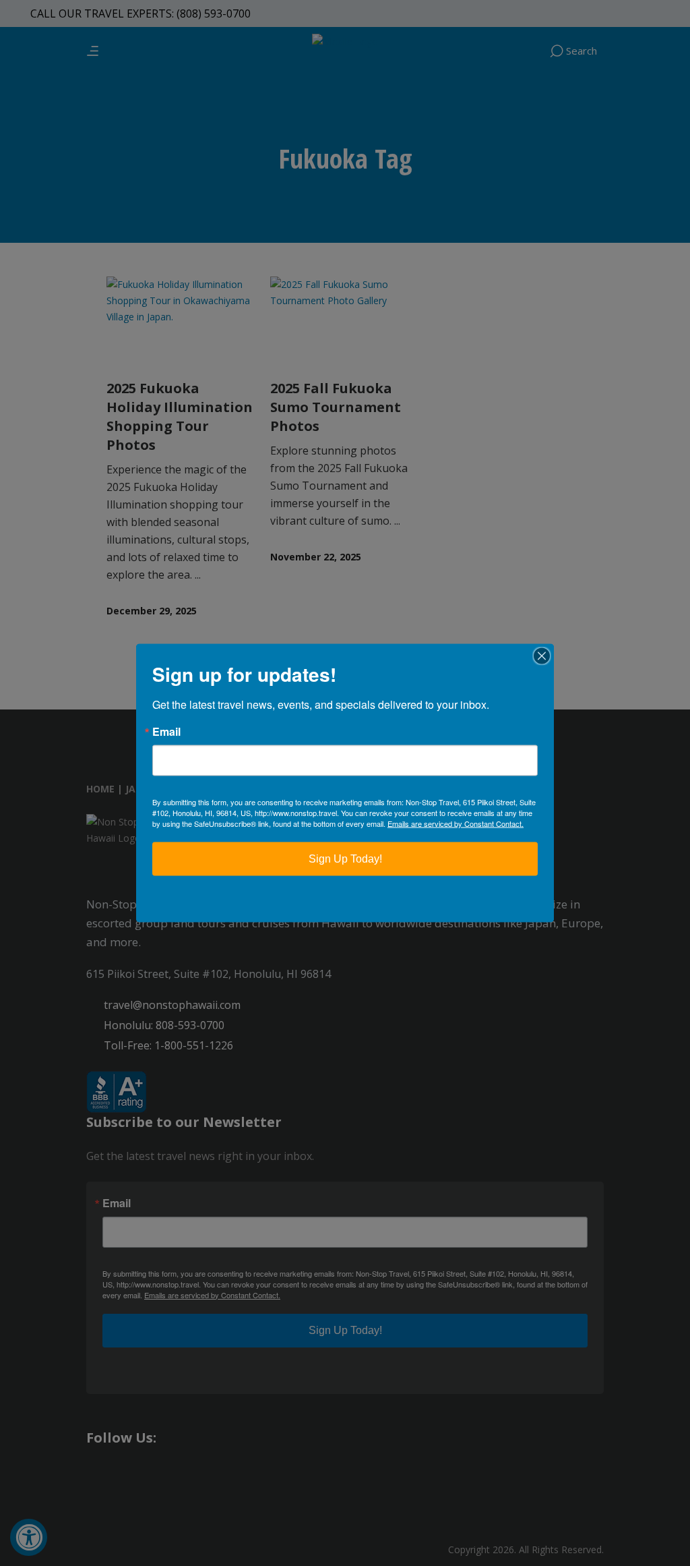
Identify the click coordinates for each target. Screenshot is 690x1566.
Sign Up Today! (345, 859)
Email (166, 731)
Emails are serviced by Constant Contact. (455, 823)
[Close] (542, 656)
